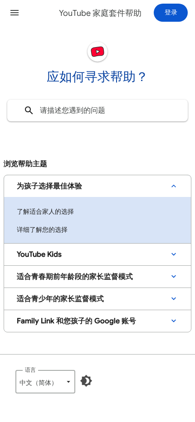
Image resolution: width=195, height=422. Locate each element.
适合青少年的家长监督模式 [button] (60, 298)
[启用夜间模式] (86, 381)
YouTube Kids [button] (39, 254)
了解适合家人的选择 (45, 211)
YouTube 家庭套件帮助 (100, 13)
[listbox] (45, 381)
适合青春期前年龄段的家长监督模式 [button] (75, 276)
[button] (14, 13)
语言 (30, 369)
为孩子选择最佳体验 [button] (49, 186)
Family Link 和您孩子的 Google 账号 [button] (76, 321)
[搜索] (29, 110)
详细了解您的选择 (42, 229)
